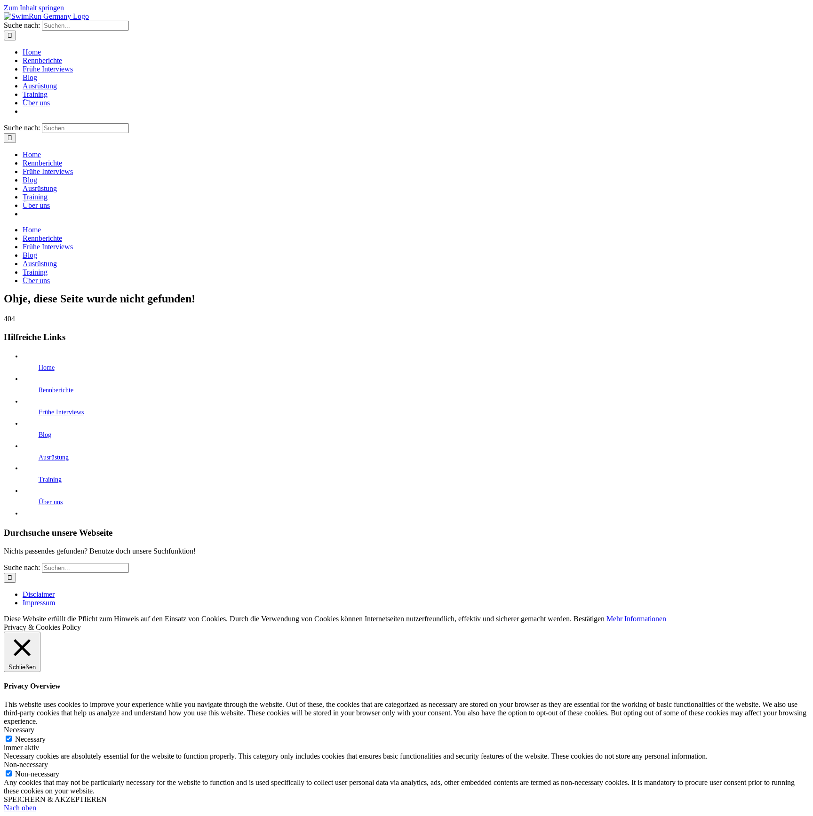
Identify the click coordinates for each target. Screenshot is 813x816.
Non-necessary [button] (26, 764)
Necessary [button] (19, 730)
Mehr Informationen (636, 619)
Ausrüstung (54, 457)
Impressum (39, 603)
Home (47, 367)
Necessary (30, 739)
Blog (45, 434)
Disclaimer (39, 594)
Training (50, 479)
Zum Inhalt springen (34, 8)
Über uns (51, 502)
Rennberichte (56, 390)
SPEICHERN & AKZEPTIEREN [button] (55, 799)
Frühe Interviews (61, 412)
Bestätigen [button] (589, 619)
